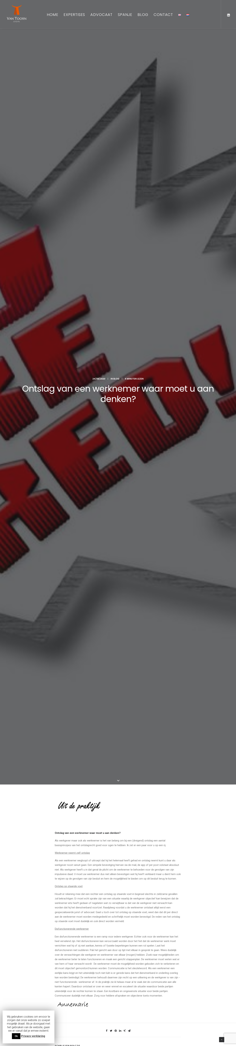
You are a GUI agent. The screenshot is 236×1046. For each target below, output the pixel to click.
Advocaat (101, 14)
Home (52, 14)
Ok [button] (16, 1036)
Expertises (74, 14)
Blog (143, 14)
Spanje (125, 14)
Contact (163, 14)
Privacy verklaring (33, 1036)
